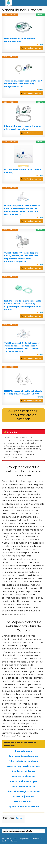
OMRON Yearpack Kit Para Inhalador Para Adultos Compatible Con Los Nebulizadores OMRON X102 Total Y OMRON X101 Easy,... (22, 210)
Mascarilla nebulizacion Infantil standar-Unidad (19, 40)
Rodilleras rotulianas (23, 771)
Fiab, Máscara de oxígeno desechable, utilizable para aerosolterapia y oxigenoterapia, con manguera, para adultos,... (23, 305)
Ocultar (19, 818)
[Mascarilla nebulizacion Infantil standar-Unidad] (23, 27)
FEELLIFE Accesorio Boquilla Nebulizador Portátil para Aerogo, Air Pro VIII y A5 (23, 392)
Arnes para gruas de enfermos (23, 766)
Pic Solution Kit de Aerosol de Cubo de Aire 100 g (22, 171)
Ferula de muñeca (23, 801)
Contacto (14, 841)
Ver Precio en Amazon (32, 48)
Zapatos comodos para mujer (23, 806)
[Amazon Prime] (40, 45)
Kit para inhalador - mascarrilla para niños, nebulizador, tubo (22, 127)
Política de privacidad (22, 838)
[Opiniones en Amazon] (23, 166)
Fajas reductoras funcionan (24, 761)
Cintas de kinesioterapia (23, 781)
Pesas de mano (23, 751)
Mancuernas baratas (23, 776)
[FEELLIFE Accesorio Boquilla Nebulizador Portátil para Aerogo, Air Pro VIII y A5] (23, 379)
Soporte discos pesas (23, 786)
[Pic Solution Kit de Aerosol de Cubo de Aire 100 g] (23, 154)
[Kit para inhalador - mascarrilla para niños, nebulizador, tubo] (23, 114)
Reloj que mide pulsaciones (23, 756)
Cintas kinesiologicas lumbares (23, 791)
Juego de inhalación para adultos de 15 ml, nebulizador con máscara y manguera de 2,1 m (23, 84)
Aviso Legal (6, 838)
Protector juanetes (23, 796)
